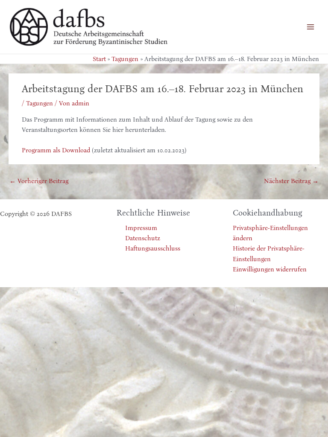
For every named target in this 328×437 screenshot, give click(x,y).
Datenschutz (142, 238)
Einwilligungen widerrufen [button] (270, 269)
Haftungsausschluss (152, 248)
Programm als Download (56, 150)
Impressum (141, 228)
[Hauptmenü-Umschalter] (310, 27)
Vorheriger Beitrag (38, 181)
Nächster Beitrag (291, 181)
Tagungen (39, 103)
